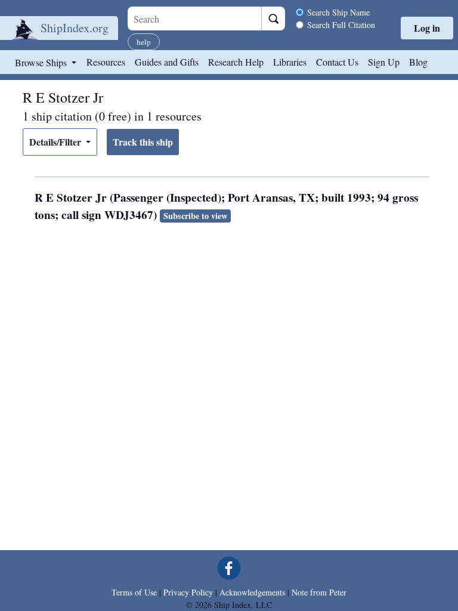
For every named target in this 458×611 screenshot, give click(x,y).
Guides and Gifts (167, 61)
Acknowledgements (252, 592)
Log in (427, 28)
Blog (418, 61)
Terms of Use (134, 592)
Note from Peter (319, 592)
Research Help (236, 61)
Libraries (290, 61)
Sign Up (384, 61)
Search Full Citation (341, 24)
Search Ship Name (338, 12)
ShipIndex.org (75, 28)
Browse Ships (42, 62)
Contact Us (337, 61)
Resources (105, 61)
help (144, 41)
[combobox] (194, 18)
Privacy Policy (188, 592)
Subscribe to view (195, 215)
